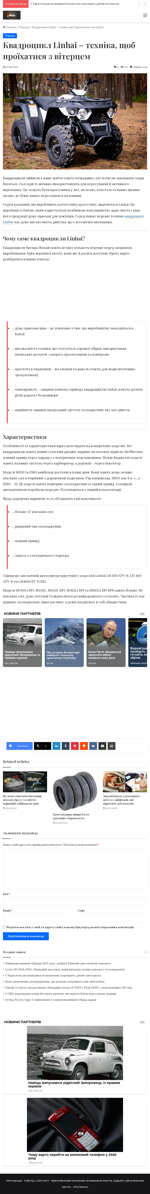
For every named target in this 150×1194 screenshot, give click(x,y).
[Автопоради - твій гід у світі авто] (12, 15)
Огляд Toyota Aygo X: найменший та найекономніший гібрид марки (50, 999)
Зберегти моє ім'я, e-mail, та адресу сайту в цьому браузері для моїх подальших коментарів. (70, 927)
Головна (10, 27)
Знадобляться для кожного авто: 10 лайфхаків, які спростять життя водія (121, 799)
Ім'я (7, 894)
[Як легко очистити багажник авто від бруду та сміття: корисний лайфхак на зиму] (25, 781)
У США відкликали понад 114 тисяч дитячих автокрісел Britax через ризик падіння (60, 993)
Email (7, 910)
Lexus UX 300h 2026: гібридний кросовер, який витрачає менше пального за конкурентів (65, 969)
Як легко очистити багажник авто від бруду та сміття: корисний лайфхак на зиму (22, 799)
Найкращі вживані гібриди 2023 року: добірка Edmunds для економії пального (58, 963)
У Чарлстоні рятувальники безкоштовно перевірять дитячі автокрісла (74, 3)
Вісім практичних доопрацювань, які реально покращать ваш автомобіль (55, 981)
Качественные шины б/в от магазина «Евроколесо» (71, 816)
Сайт (81, 910)
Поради (24, 27)
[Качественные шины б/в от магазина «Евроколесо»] (75, 791)
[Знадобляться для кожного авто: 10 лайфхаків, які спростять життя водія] (125, 781)
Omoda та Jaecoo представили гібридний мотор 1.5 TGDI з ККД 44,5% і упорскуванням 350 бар (68, 987)
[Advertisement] (75, 292)
